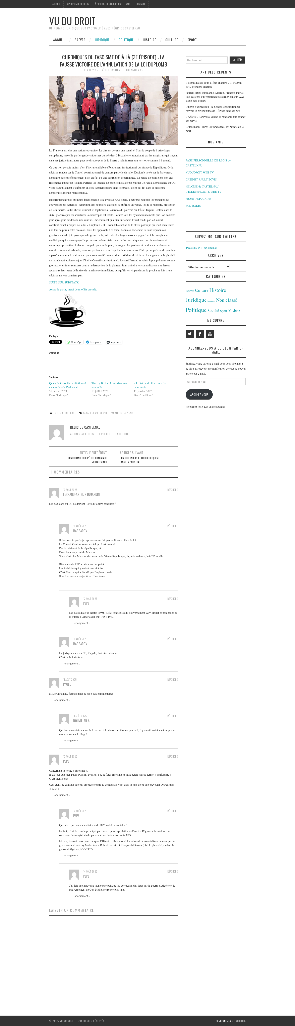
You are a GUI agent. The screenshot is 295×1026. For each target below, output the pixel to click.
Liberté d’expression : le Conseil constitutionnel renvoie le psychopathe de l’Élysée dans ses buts (213, 109)
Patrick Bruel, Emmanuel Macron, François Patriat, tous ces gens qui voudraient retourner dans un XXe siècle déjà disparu (215, 97)
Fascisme (114, 413)
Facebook (122, 434)
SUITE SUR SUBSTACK (64, 282)
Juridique (102, 39)
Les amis (211, 300)
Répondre (172, 490)
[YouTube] (210, 334)
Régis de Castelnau (111, 70)
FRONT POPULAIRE (198, 199)
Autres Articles (82, 434)
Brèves (79, 39)
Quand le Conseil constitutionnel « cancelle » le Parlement (67, 385)
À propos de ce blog (78, 4)
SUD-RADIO (193, 206)
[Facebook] (200, 334)
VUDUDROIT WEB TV (200, 172)
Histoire (149, 39)
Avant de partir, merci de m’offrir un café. (73, 289)
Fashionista (223, 1021)
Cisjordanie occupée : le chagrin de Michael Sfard (87, 460)
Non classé (226, 300)
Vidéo (234, 310)
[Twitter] (190, 334)
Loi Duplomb (126, 413)
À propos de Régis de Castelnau (112, 4)
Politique (126, 39)
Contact (140, 4)
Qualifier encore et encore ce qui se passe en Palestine (139, 460)
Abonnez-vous (199, 394)
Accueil (56, 4)
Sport (192, 39)
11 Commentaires (134, 70)
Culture (171, 39)
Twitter (105, 434)
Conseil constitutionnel (96, 413)
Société (213, 310)
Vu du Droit (72, 21)
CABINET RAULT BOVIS (201, 179)
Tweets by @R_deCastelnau (201, 248)
